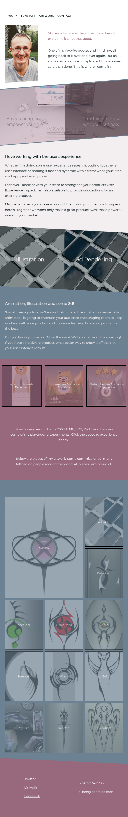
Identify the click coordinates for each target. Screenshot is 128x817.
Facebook (32, 796)
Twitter (30, 779)
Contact (64, 15)
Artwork (46, 15)
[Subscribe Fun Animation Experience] (106, 405)
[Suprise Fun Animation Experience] (64, 405)
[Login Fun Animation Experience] (21, 405)
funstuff (28, 15)
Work (13, 15)
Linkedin (31, 787)
